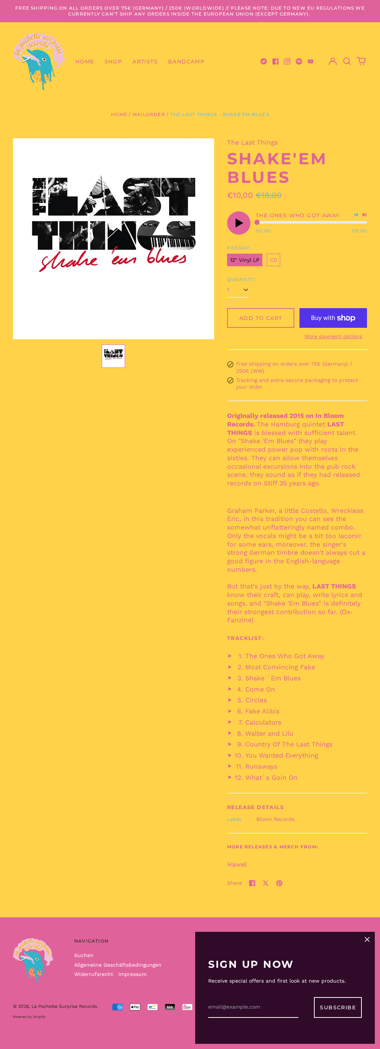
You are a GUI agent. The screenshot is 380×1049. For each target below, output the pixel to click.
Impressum (132, 974)
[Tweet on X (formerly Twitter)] (265, 883)
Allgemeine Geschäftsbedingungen (117, 965)
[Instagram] (287, 61)
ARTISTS (145, 61)
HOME (84, 61)
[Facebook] (275, 61)
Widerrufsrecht (93, 974)
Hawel (237, 864)
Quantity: (241, 279)
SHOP (113, 61)
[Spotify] (299, 61)
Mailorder (148, 114)
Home (119, 114)
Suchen (84, 955)
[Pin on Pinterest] (279, 883)
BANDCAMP (186, 61)
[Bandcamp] (264, 61)
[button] (347, 61)
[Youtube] (310, 61)
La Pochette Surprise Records (64, 1006)
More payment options (333, 336)
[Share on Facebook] (252, 883)
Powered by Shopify (29, 1017)
